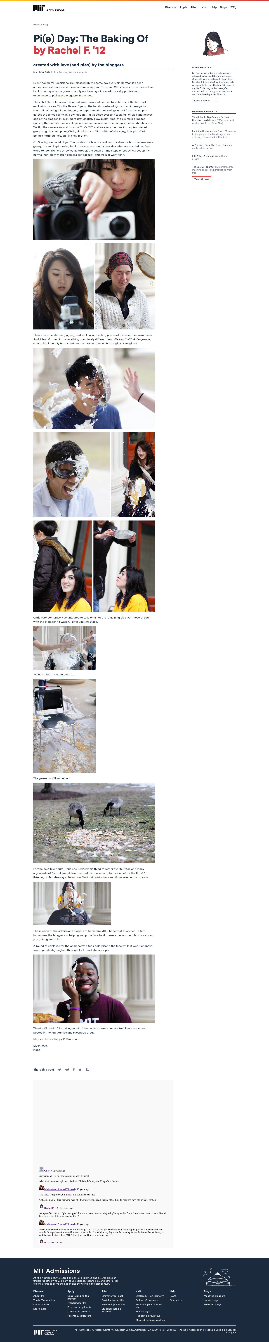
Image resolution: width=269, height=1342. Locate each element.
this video (90, 621)
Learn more (39, 1308)
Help (172, 1291)
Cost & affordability (112, 1300)
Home (36, 24)
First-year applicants (79, 1307)
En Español (230, 1330)
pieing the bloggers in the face (72, 95)
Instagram (231, 1332)
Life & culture (41, 1304)
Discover (38, 1291)
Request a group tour (148, 1315)
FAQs (173, 1295)
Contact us (176, 1300)
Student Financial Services (111, 1310)
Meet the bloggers (214, 1295)
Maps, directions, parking (150, 1320)
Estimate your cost (112, 1295)
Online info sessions (147, 1300)
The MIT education (44, 1300)
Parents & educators (79, 1315)
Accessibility (195, 1330)
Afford (105, 1291)
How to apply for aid (113, 1304)
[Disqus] (103, 1123)
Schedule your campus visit (149, 1306)
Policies (209, 1330)
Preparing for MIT (77, 1302)
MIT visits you (143, 1311)
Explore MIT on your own (150, 1295)
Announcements (77, 72)
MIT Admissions (56, 1270)
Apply (71, 1291)
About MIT (39, 1295)
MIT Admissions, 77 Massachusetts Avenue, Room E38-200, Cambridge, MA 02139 (116, 1330)
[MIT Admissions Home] (48, 7)
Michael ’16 (51, 1028)
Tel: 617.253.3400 (167, 1330)
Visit (138, 1291)
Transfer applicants (78, 1311)
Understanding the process (78, 1297)
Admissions (60, 72)
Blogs (46, 24)
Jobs (218, 1330)
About (182, 1330)
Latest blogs (211, 1300)
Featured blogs (212, 1304)
